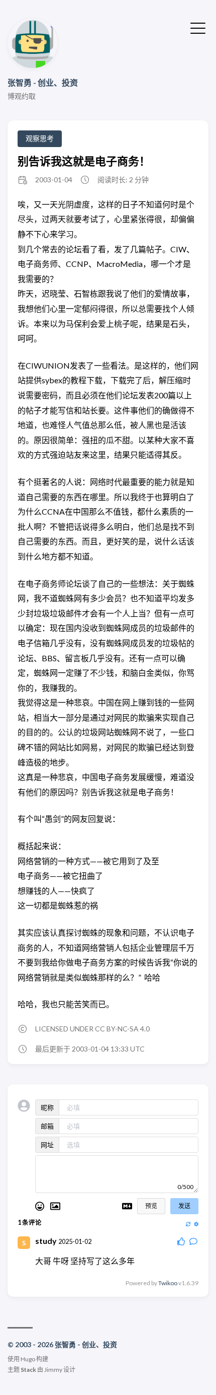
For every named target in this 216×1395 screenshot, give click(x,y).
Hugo (28, 1359)
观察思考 (40, 138)
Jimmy (53, 1369)
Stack (28, 1369)
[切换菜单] (197, 27)
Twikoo (167, 1283)
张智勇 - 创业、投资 (43, 82)
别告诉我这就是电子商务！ (84, 161)
